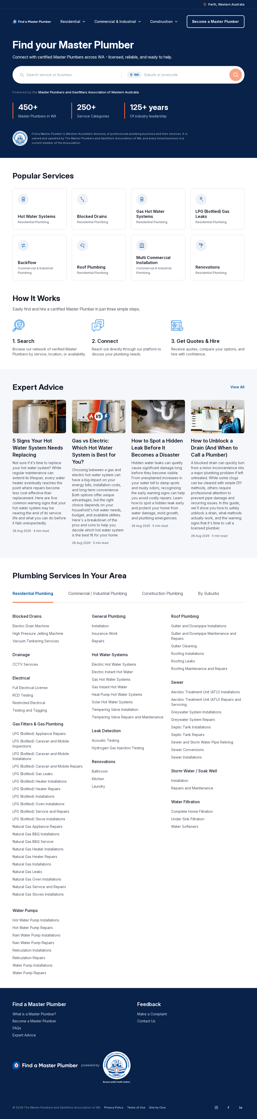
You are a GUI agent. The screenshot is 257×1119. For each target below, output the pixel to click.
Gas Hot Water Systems (111, 679)
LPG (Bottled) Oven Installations (39, 804)
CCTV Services (25, 664)
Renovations (103, 761)
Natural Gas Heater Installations (38, 849)
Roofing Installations (187, 653)
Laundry (98, 786)
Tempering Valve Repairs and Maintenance (127, 717)
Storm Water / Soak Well (194, 770)
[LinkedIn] (240, 1107)
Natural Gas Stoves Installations (38, 894)
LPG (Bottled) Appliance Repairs (39, 733)
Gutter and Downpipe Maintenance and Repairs (203, 636)
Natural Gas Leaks (27, 871)
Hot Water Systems (110, 654)
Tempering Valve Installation (115, 709)
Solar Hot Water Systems (112, 702)
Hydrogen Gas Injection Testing (118, 748)
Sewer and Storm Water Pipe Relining (202, 742)
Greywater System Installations (196, 712)
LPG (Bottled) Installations (33, 796)
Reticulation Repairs (29, 958)
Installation (100, 626)
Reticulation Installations (32, 950)
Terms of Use (136, 1107)
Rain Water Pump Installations (36, 935)
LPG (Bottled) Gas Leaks (33, 774)
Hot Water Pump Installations (36, 920)
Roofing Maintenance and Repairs (199, 668)
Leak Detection (106, 730)
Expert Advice (24, 1035)
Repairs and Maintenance (192, 788)
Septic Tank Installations (191, 727)
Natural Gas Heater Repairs (35, 856)
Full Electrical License (30, 688)
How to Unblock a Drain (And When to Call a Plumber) (214, 448)
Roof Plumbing (185, 616)
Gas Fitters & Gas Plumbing (38, 723)
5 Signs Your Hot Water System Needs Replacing (38, 448)
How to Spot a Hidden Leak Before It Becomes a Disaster (157, 448)
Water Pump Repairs (29, 973)
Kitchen (98, 779)
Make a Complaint (152, 1014)
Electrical (21, 677)
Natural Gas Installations (32, 864)
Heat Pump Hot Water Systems (117, 694)
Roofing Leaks (183, 661)
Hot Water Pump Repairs (33, 927)
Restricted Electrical (29, 703)
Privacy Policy (113, 1107)
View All (237, 387)
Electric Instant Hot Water (112, 672)
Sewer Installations (186, 757)
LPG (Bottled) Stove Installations (39, 819)
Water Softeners (184, 826)
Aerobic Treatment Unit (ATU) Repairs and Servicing (206, 702)
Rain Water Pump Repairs (33, 943)
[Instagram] (216, 1107)
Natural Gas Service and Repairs (39, 887)
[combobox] (71, 74)
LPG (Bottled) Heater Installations (40, 781)
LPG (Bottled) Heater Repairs (36, 789)
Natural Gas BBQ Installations (36, 834)
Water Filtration (185, 801)
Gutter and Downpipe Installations (198, 626)
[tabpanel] (128, 794)
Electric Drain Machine (31, 626)
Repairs (98, 641)
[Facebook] (228, 1107)
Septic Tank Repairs (188, 734)
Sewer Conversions (187, 750)
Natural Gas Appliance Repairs (37, 826)
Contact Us (146, 1021)
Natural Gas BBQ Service (33, 841)
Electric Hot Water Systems (114, 664)
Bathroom (100, 771)
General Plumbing (108, 616)
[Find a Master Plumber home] (32, 21)
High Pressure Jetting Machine (38, 633)
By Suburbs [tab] (208, 593)
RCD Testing (23, 695)
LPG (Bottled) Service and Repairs (41, 811)
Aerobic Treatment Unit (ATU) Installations (205, 692)
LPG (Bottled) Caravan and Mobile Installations (41, 756)
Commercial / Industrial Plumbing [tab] (97, 593)
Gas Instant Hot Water (109, 687)
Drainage (21, 654)
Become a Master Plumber (215, 21)
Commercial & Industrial (115, 21)
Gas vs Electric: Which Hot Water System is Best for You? (94, 451)
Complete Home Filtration (192, 811)
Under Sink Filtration (187, 819)
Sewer (177, 682)
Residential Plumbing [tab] (33, 593)
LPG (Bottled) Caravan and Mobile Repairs (48, 766)
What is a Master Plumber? (34, 1014)
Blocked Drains (27, 616)
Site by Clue (157, 1107)
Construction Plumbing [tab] (162, 593)
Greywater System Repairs (193, 719)
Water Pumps (25, 910)
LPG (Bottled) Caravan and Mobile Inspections (41, 743)
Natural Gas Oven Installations (37, 879)
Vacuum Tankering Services (36, 641)
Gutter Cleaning (184, 646)
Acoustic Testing (105, 740)
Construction (161, 21)
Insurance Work (105, 633)
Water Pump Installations (32, 965)
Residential (70, 21)
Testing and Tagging (30, 710)
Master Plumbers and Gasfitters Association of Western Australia (88, 92)
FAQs (17, 1028)
